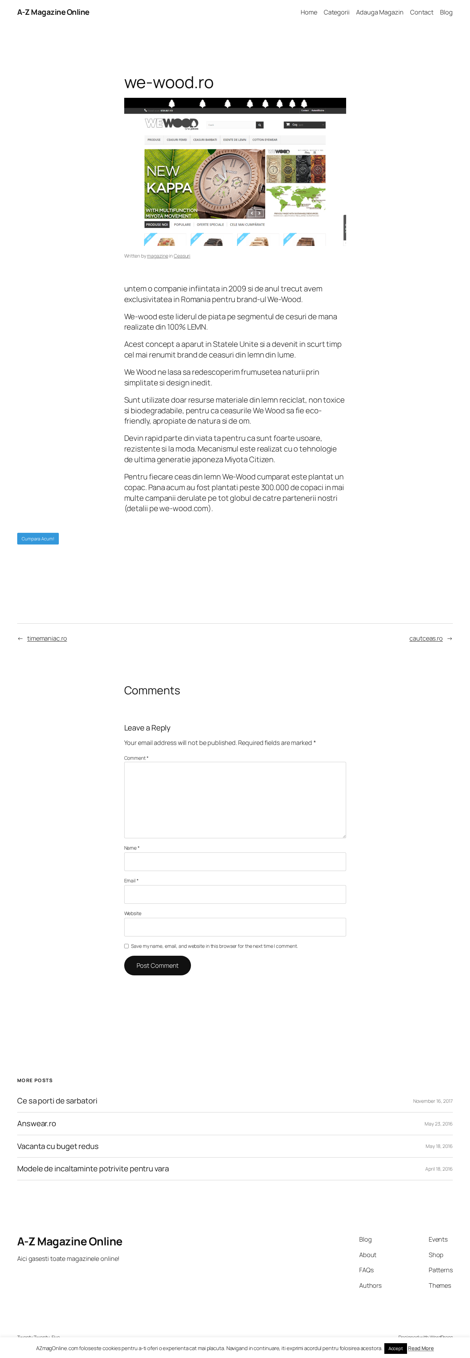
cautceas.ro (426, 638)
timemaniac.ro (47, 638)
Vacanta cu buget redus (58, 1146)
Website (132, 913)
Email (131, 880)
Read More (421, 1348)
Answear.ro (36, 1123)
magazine (157, 255)
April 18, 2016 (439, 1168)
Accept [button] (395, 1348)
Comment (136, 758)
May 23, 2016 (439, 1123)
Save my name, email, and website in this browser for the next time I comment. (214, 946)
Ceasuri (182, 255)
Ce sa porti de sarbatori (57, 1101)
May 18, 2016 (439, 1146)
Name (132, 847)
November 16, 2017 (433, 1101)
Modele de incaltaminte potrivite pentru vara (93, 1168)
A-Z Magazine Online (53, 12)
